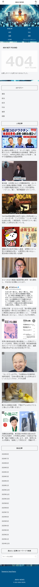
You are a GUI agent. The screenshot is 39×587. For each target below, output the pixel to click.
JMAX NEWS (19, 2)
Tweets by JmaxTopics (8, 571)
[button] (35, 556)
